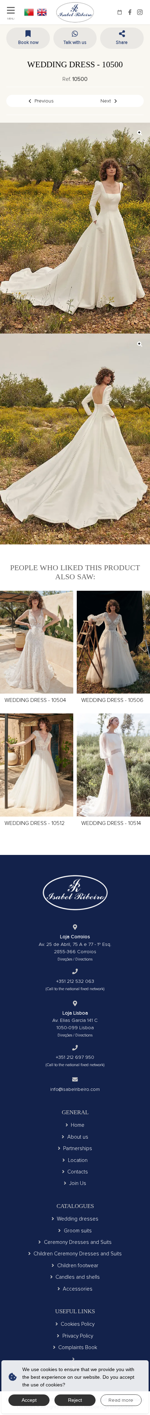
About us (77, 1137)
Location (78, 1160)
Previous (44, 101)
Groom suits (78, 1230)
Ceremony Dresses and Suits (78, 1242)
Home (77, 1125)
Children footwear (77, 1265)
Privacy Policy (77, 1336)
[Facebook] (130, 12)
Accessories (77, 1289)
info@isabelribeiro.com (75, 1089)
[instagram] (140, 12)
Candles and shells (77, 1277)
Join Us (77, 1183)
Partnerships (77, 1148)
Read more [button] (120, 1400)
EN (42, 12)
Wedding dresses (77, 1219)
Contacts (77, 1172)
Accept (29, 1400)
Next (105, 101)
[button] (121, 38)
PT (29, 12)
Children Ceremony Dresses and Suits (77, 1253)
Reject (75, 1400)
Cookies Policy (78, 1324)
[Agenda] (119, 12)
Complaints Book (77, 1347)
